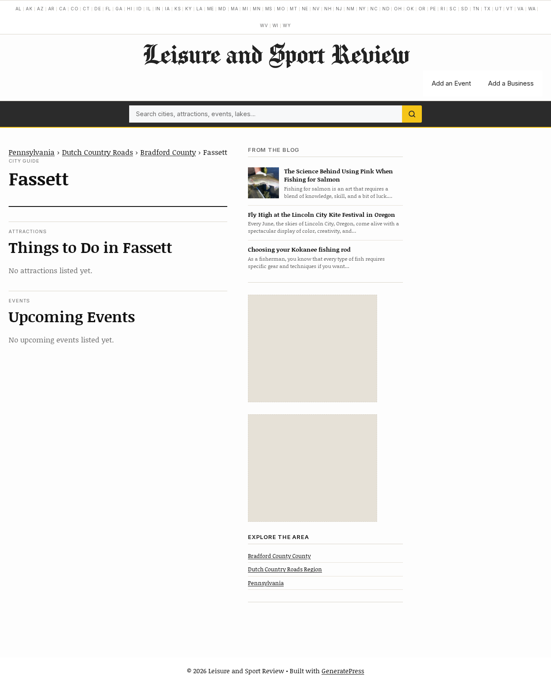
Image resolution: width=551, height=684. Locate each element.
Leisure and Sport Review (275, 53)
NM (351, 8)
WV (264, 25)
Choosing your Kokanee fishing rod (299, 249)
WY (287, 25)
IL (148, 8)
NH (328, 8)
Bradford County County (279, 556)
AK (29, 8)
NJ (339, 8)
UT (498, 8)
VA (520, 8)
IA (167, 8)
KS (177, 8)
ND (386, 8)
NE (305, 8)
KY (188, 8)
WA (532, 8)
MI (245, 8)
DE (97, 8)
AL (18, 8)
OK (410, 8)
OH (398, 8)
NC (374, 8)
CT (86, 8)
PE (433, 8)
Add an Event (451, 83)
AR (51, 8)
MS (269, 8)
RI (443, 8)
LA (199, 8)
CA (62, 8)
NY (362, 8)
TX (487, 8)
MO (281, 8)
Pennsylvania (32, 152)
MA (234, 8)
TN (476, 8)
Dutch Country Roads (97, 152)
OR (422, 8)
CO (75, 8)
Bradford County (168, 152)
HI (130, 8)
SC (453, 8)
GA (119, 8)
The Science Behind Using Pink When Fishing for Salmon (338, 175)
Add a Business (511, 83)
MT (293, 8)
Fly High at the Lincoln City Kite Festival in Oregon (321, 214)
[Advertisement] (312, 348)
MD (222, 8)
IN (158, 8)
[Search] (412, 114)
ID (139, 8)
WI (275, 25)
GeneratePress (343, 670)
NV (316, 8)
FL (108, 8)
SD (464, 8)
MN (257, 8)
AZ (40, 8)
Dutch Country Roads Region (285, 569)
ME (210, 8)
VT (509, 8)
